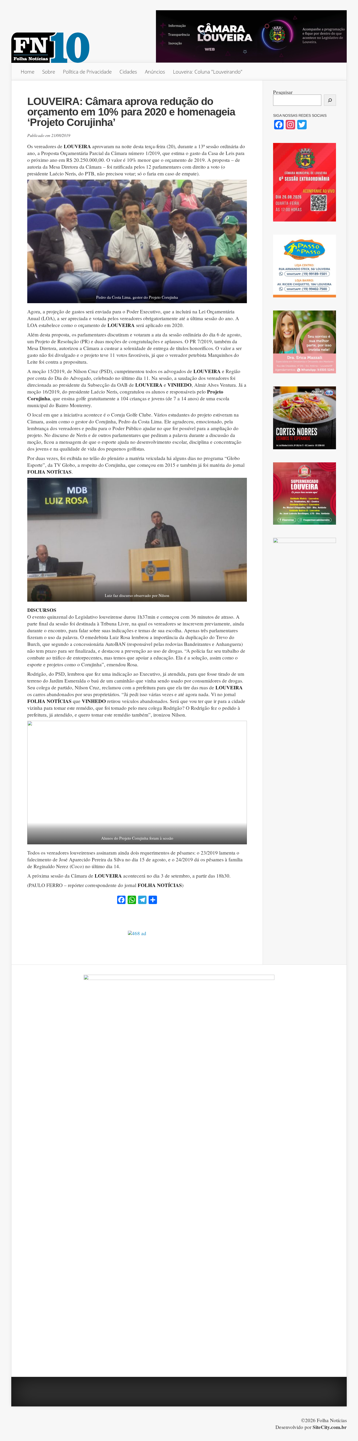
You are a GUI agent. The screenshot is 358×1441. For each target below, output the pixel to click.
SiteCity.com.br (330, 1427)
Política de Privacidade (87, 71)
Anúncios (155, 71)
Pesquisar (282, 92)
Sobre (48, 71)
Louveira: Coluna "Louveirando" (207, 71)
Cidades (128, 71)
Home (27, 71)
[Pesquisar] (330, 100)
